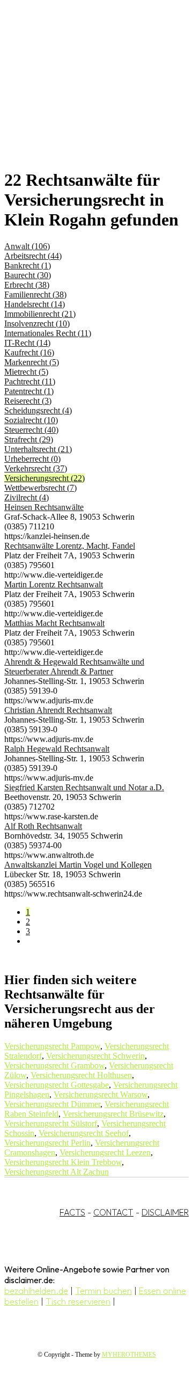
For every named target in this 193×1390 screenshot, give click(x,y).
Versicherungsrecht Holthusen (81, 1075)
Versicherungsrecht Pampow (52, 1046)
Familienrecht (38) (35, 294)
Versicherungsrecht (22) (44, 478)
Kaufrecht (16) (29, 352)
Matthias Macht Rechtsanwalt (54, 623)
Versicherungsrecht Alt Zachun (56, 1171)
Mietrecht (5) (26, 371)
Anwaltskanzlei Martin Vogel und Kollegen (78, 864)
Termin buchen (103, 1290)
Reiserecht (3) (27, 400)
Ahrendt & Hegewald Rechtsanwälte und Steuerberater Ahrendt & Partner (74, 666)
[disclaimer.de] (85, 97)
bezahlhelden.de (36, 1290)
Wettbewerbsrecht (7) (40, 487)
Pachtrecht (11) (29, 381)
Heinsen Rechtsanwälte (44, 507)
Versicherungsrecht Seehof (84, 1133)
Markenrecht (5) (31, 362)
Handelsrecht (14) (34, 304)
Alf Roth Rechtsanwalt (43, 826)
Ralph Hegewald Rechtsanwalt (56, 748)
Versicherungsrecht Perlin (47, 1142)
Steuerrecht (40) (31, 429)
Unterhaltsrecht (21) (38, 449)
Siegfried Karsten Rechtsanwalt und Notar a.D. (84, 787)
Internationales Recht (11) (47, 333)
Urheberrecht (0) (32, 458)
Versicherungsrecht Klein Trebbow (63, 1162)
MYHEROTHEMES (129, 1354)
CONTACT (113, 1212)
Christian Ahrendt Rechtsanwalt (58, 710)
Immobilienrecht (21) (40, 313)
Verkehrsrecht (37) (35, 468)
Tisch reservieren (78, 1301)
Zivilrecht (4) (26, 497)
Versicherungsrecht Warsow (100, 1094)
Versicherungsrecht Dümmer (52, 1104)
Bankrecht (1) (27, 265)
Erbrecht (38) (26, 284)
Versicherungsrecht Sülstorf (50, 1123)
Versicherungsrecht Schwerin (95, 1055)
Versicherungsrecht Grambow (54, 1065)
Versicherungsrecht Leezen (105, 1152)
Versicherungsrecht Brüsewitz (113, 1113)
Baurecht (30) (27, 275)
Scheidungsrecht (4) (38, 410)
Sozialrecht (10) (31, 420)
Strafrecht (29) (28, 439)
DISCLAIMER (165, 1212)
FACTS (72, 1212)
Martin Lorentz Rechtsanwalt (53, 584)
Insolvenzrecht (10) (37, 323)
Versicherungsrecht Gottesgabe (56, 1084)
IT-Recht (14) (27, 342)
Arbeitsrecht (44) (33, 255)
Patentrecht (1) (29, 391)
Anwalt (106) (27, 246)
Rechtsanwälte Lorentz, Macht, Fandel (69, 545)
